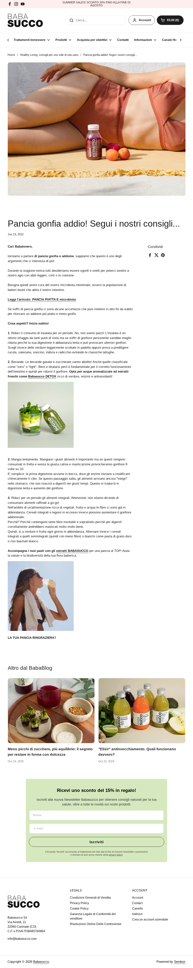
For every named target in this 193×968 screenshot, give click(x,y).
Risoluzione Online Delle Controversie (95, 924)
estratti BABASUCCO (72, 551)
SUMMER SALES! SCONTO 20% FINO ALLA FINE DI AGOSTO (96, 4)
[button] (170, 20)
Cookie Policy (79, 908)
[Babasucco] (25, 20)
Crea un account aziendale (150, 919)
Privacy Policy (79, 903)
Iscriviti (97, 842)
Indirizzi (137, 914)
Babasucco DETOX (42, 376)
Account (145, 20)
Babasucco (41, 961)
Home (11, 54)
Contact (137, 903)
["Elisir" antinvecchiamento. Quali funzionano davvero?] (141, 710)
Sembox (179, 961)
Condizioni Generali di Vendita (90, 897)
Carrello (137, 908)
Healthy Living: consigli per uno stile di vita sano (49, 54)
